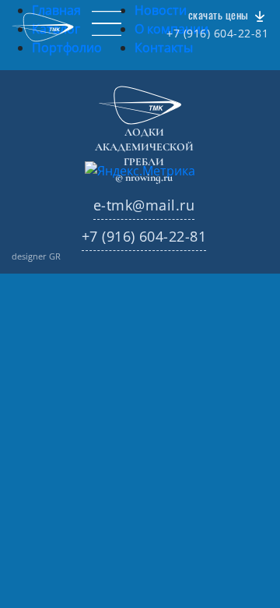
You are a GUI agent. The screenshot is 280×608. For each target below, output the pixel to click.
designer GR (36, 256)
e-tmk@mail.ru (143, 205)
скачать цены (219, 15)
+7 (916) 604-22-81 (217, 34)
